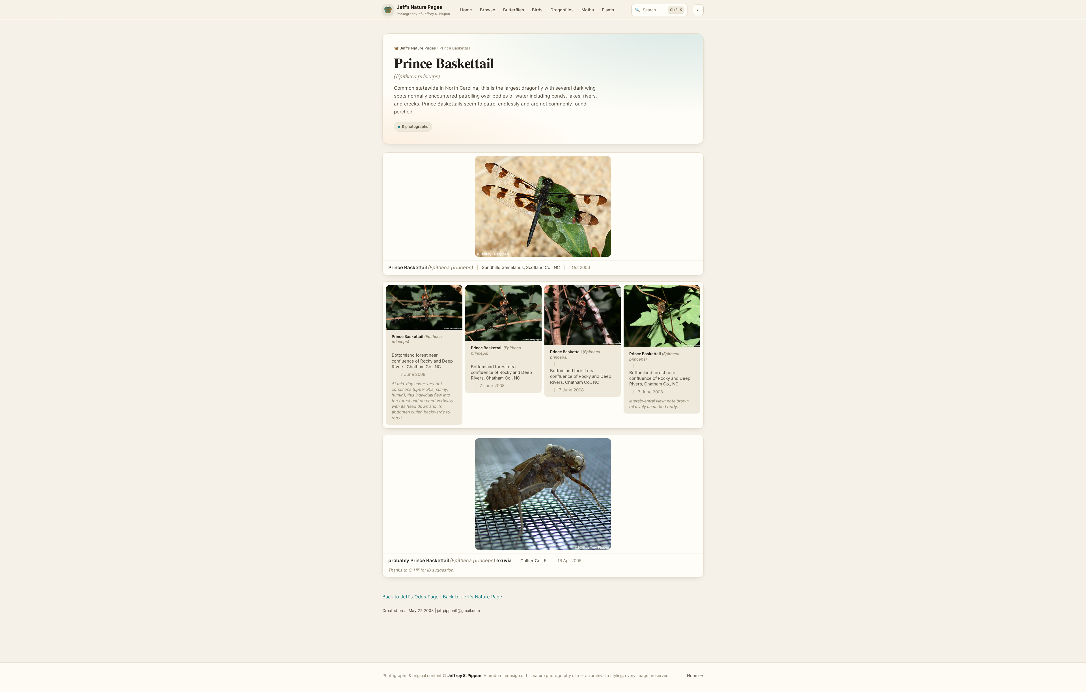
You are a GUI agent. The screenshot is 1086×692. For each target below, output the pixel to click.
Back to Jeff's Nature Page (472, 597)
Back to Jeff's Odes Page (410, 597)
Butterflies (513, 9)
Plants (608, 9)
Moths (587, 9)
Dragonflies (562, 9)
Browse (487, 9)
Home (466, 9)
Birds (537, 9)
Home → (695, 675)
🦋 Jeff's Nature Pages (415, 48)
